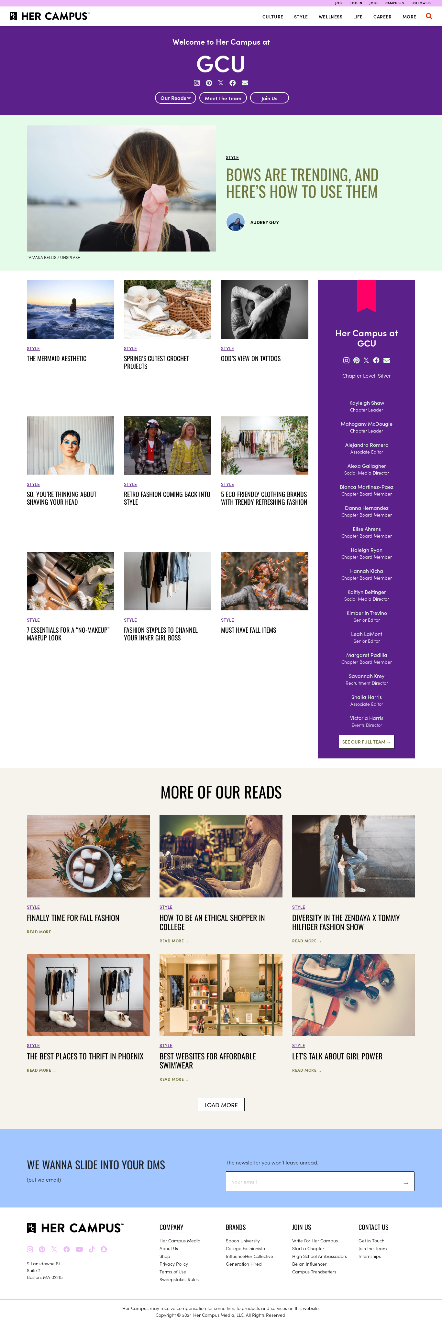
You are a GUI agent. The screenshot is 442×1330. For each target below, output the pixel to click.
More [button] (409, 16)
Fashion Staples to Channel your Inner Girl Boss (161, 633)
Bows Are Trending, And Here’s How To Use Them (302, 182)
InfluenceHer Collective (249, 1256)
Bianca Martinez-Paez (366, 486)
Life (358, 16)
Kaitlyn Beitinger (367, 591)
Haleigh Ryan (366, 549)
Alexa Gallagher (367, 465)
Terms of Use (173, 1271)
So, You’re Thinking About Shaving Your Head (61, 498)
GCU (221, 62)
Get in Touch (371, 1240)
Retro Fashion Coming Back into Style (167, 498)
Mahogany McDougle (366, 423)
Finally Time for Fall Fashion (73, 917)
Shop (165, 1256)
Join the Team (373, 1248)
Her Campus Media (180, 1240)
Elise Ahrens (367, 528)
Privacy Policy (174, 1263)
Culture (272, 16)
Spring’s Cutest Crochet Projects (156, 362)
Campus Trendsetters (314, 1271)
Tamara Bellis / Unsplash (54, 257)
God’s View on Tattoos (251, 358)
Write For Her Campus (315, 1240)
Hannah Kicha (366, 570)
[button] (429, 16)
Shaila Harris (366, 696)
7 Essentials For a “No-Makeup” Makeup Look (68, 633)
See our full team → (366, 741)
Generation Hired (244, 1263)
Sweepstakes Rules (179, 1279)
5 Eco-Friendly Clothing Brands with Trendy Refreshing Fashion (264, 498)
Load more (221, 1105)
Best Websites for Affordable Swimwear (208, 1060)
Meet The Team (223, 98)
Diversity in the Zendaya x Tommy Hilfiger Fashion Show (346, 922)
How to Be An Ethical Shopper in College (212, 922)
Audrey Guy (264, 222)
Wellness (331, 16)
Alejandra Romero (366, 444)
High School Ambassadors (319, 1256)
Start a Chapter (308, 1248)
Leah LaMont (366, 633)
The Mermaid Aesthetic (56, 358)
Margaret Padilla (366, 654)
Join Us (269, 98)
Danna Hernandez (367, 507)
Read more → (42, 931)
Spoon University (243, 1240)
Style (301, 16)
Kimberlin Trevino (367, 612)
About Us (169, 1248)
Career (382, 16)
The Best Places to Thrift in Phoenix (85, 1055)
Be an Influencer (309, 1263)
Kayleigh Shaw (366, 402)
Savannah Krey (366, 675)
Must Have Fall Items (248, 630)
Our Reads (173, 97)
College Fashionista (245, 1248)
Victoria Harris (366, 717)
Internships (370, 1256)
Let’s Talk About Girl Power (337, 1055)
